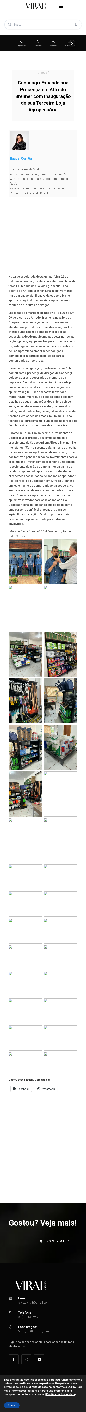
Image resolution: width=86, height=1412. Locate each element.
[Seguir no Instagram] (26, 1359)
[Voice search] (75, 24)
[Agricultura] (22, 43)
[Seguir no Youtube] (39, 1359)
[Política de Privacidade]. (61, 1394)
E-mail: (23, 1298)
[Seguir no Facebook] (14, 1359)
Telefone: (25, 1312)
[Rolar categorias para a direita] (72, 43)
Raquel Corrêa (21, 158)
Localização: (27, 1327)
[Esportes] (53, 43)
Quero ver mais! (54, 1241)
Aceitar (12, 1405)
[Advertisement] (43, 237)
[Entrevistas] (37, 43)
